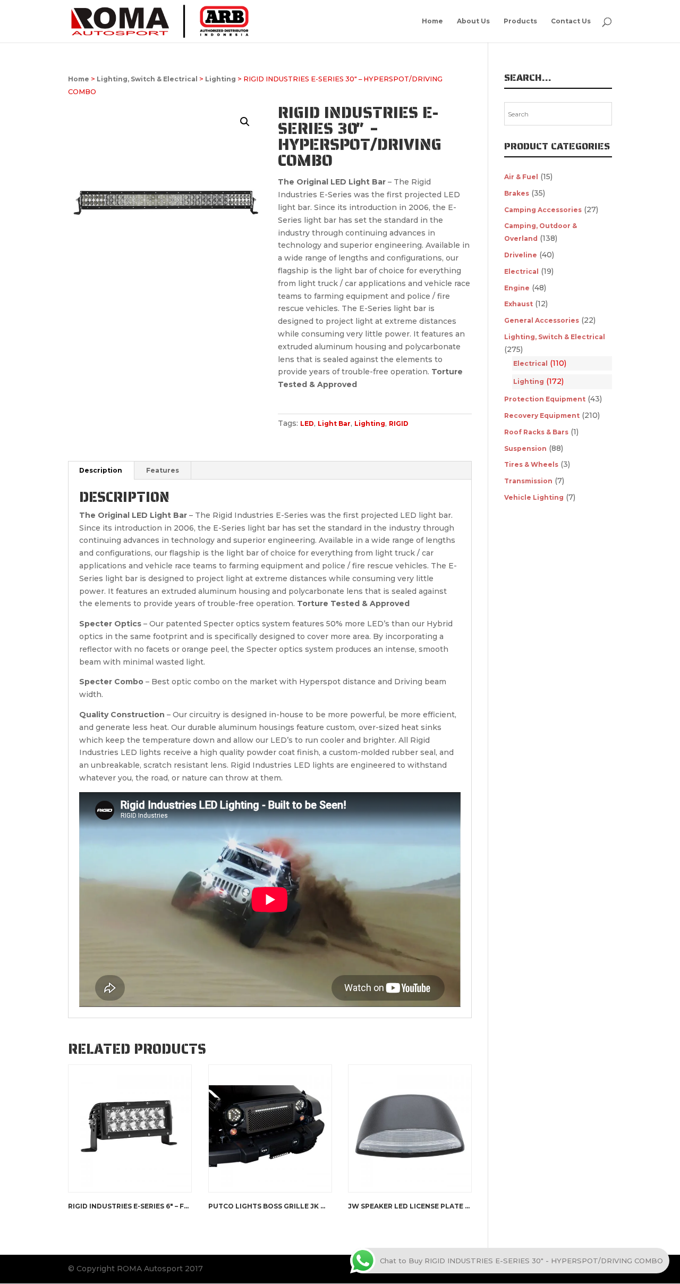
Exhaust (518, 304)
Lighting (220, 79)
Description (100, 470)
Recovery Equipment (542, 415)
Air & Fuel (521, 177)
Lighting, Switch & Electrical (147, 79)
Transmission (528, 481)
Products (520, 21)
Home (432, 21)
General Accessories (541, 320)
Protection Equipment (544, 399)
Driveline (520, 255)
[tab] (100, 470)
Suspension (525, 448)
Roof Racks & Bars (536, 432)
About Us (473, 21)
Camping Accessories (543, 210)
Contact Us (571, 21)
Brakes (516, 193)
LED (307, 423)
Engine (517, 288)
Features (162, 470)
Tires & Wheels (531, 464)
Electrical (521, 271)
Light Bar (334, 423)
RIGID (399, 423)
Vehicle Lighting (534, 497)
